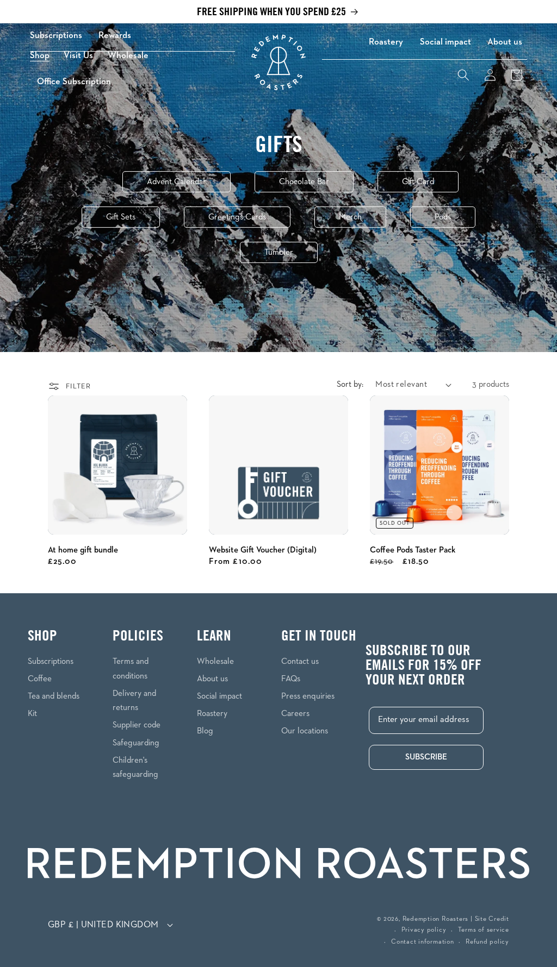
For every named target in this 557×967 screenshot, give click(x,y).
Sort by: (350, 384)
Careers (295, 713)
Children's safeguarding (135, 767)
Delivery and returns (134, 700)
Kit (32, 713)
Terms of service (483, 930)
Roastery (386, 42)
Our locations (304, 731)
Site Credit (492, 919)
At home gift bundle (83, 550)
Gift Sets (120, 217)
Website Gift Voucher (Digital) (263, 550)
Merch (350, 217)
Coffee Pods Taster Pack (412, 550)
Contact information (422, 942)
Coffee (40, 679)
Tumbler (278, 252)
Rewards (114, 35)
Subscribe (426, 757)
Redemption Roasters (436, 919)
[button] (43, 55)
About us (504, 42)
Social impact (445, 42)
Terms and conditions (130, 668)
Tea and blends (53, 696)
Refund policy (487, 942)
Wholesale (215, 661)
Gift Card (418, 182)
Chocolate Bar (304, 182)
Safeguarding (136, 743)
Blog (205, 731)
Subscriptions (56, 35)
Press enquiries (308, 696)
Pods (443, 217)
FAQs (290, 679)
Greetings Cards (237, 217)
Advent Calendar (176, 182)
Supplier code (136, 725)
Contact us (300, 661)
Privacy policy (424, 930)
